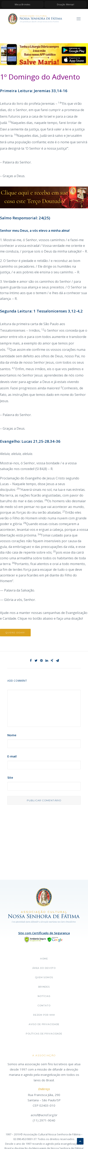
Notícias (44, 996)
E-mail (12, 756)
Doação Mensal (65, 4)
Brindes (44, 986)
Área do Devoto (44, 968)
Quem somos (44, 977)
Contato (43, 1005)
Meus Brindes (22, 4)
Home (44, 958)
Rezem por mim (44, 1014)
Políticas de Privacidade (44, 1033)
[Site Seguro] (44, 939)
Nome (11, 735)
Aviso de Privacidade (44, 1024)
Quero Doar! (15, 632)
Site (10, 777)
